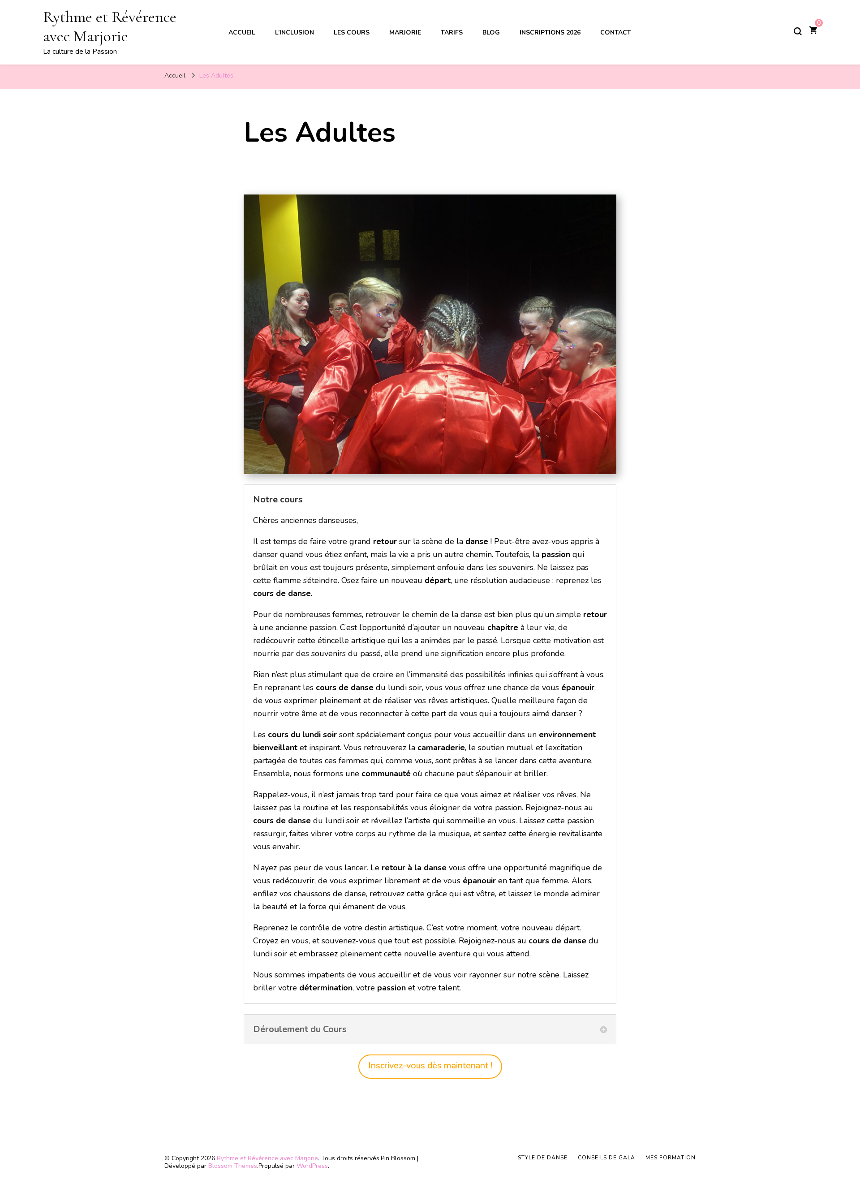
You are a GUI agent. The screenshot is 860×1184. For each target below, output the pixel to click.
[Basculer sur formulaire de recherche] (798, 31)
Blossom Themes (232, 1166)
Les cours (352, 32)
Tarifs (452, 32)
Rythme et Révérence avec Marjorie (109, 26)
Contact (615, 32)
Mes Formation (670, 1157)
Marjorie (405, 32)
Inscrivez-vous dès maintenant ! (430, 1065)
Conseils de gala (606, 1157)
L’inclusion (294, 32)
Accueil (241, 32)
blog (491, 32)
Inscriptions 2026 (550, 32)
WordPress (312, 1166)
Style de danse (543, 1157)
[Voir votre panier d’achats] (813, 31)
